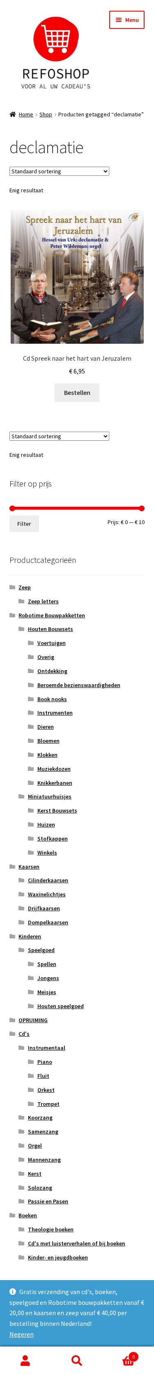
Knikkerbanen (54, 783)
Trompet (48, 1104)
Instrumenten (55, 712)
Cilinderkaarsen (48, 880)
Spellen (46, 964)
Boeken (27, 1215)
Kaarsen (28, 866)
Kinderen (29, 936)
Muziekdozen (54, 769)
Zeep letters (43, 601)
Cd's (24, 1033)
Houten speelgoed (60, 1006)
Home (26, 114)
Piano (44, 1062)
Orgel (35, 1145)
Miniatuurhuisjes (49, 796)
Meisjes (46, 992)
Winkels (47, 852)
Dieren (45, 726)
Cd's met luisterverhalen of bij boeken (76, 1243)
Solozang (40, 1187)
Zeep (24, 587)
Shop (45, 114)
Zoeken (77, 1361)
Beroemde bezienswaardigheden (78, 685)
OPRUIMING (33, 1020)
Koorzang (40, 1117)
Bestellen (77, 392)
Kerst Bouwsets (57, 810)
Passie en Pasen (48, 1201)
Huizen (46, 824)
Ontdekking (52, 671)
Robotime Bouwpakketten (51, 615)
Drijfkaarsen (44, 908)
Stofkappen (52, 838)
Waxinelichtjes (47, 894)
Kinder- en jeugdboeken (58, 1257)
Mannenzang (44, 1159)
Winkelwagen (119, 1354)
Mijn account (25, 1361)
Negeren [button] (21, 1334)
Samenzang (43, 1131)
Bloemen (48, 740)
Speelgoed (41, 950)
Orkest (46, 1090)
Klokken (47, 754)
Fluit (43, 1076)
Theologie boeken (51, 1229)
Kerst (34, 1173)
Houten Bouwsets (50, 629)
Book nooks (52, 699)
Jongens (48, 978)
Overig (45, 657)
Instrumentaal (46, 1047)
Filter (24, 523)
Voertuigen (51, 643)
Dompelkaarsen (48, 922)
